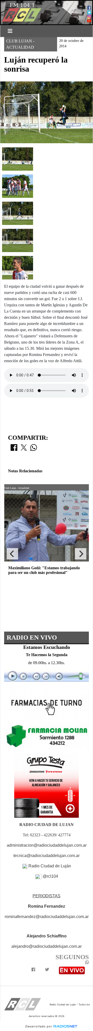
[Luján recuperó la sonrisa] (17, 158)
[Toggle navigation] (10, 31)
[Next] (80, 553)
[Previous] (12, 553)
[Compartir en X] (24, 449)
